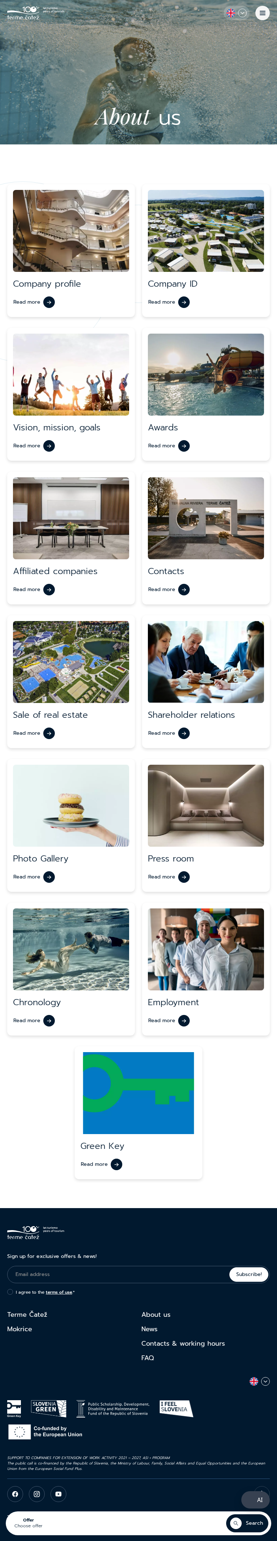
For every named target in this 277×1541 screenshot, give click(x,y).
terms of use (59, 1292)
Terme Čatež (27, 1315)
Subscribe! (249, 1274)
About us (156, 1315)
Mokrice (19, 1329)
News (149, 1329)
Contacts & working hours (183, 1343)
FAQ (147, 1358)
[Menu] (262, 13)
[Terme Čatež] (35, 12)
